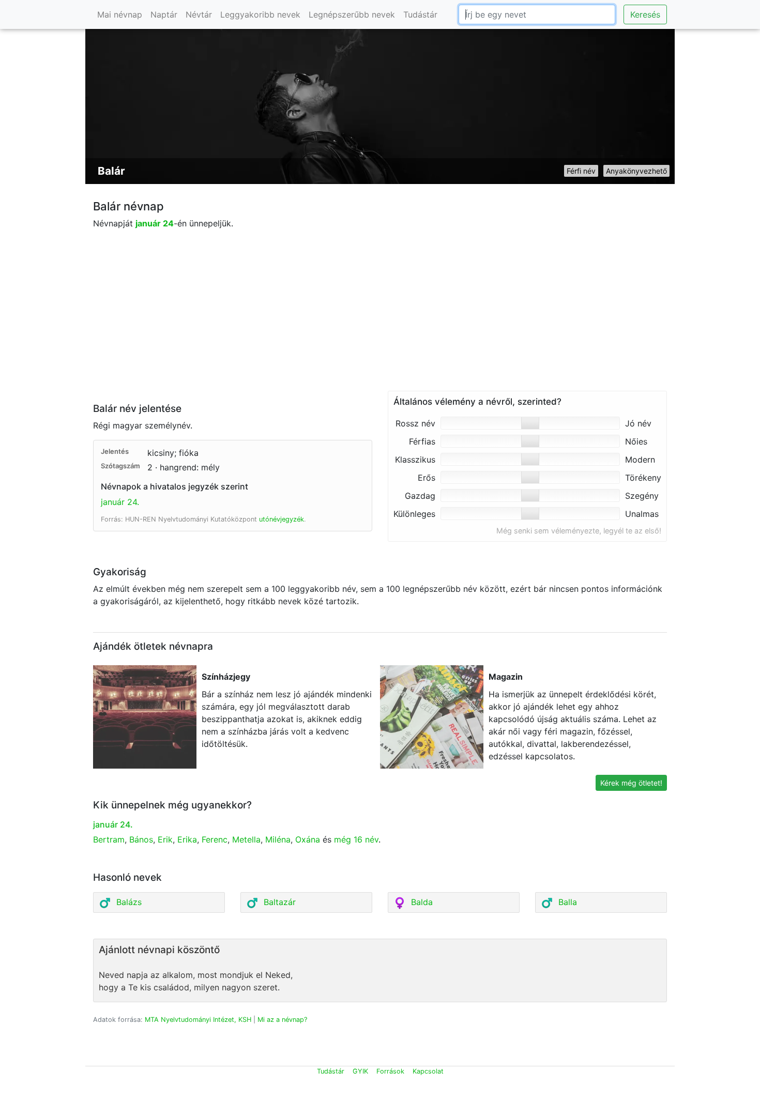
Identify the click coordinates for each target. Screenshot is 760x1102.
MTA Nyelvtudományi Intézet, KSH (198, 1019)
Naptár (163, 14)
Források (390, 1071)
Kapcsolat (428, 1071)
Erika (187, 839)
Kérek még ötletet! (631, 782)
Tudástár (420, 14)
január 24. (120, 502)
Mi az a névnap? (282, 1019)
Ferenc (214, 839)
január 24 (154, 223)
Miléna (278, 839)
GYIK (360, 1071)
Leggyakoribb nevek (260, 14)
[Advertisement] (380, 318)
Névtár (199, 14)
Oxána (307, 839)
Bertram (109, 839)
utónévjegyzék (281, 519)
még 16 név (356, 839)
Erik (165, 839)
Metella (246, 839)
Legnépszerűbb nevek (352, 14)
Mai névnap (119, 14)
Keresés (645, 14)
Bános (141, 839)
